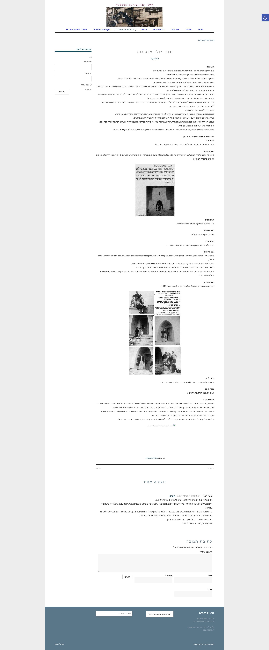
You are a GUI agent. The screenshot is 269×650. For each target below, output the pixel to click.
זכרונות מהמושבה (151, 458)
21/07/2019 (155, 59)
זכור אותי (85, 85)
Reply (172, 496)
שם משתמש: (87, 59)
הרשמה (88, 89)
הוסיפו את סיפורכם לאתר (160, 614)
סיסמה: (88, 73)
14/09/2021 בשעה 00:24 (189, 496)
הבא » (98, 469)
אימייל (168, 576)
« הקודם (211, 469)
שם (210, 576)
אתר (210, 589)
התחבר (62, 91)
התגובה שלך (206, 552)
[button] (265, 17)
